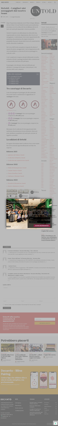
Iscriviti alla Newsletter (42, 225)
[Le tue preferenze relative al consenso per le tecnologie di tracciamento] (55, 423)
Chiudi (8, 226)
